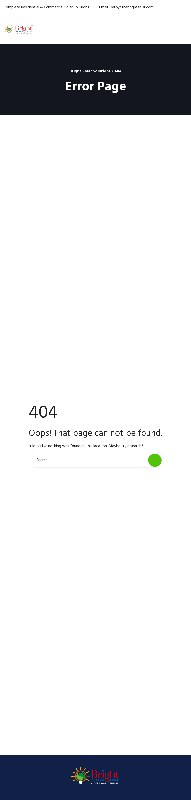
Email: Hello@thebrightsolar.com (126, 7)
